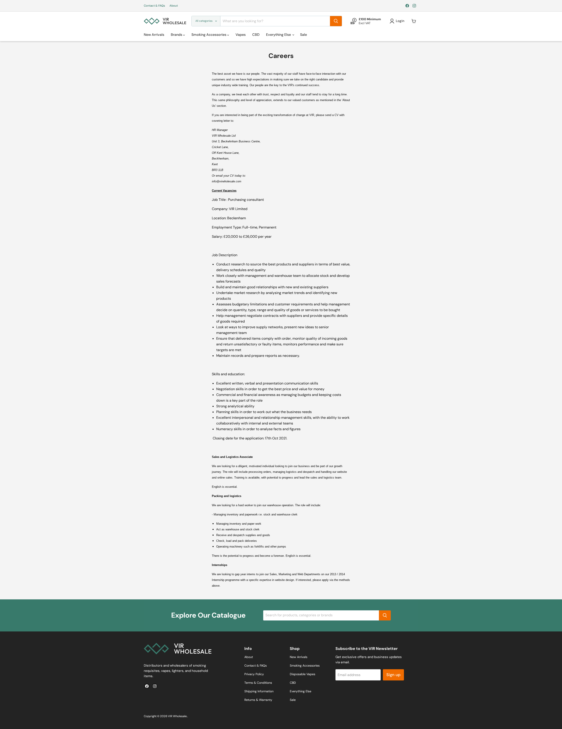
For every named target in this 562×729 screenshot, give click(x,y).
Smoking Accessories (209, 34)
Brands (177, 34)
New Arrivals (154, 34)
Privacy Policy (254, 674)
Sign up (393, 674)
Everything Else (279, 34)
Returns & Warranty (258, 700)
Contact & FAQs (154, 5)
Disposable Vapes (302, 674)
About (173, 5)
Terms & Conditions (258, 683)
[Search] (336, 21)
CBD (255, 34)
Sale (303, 34)
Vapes (241, 34)
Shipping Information (259, 691)
